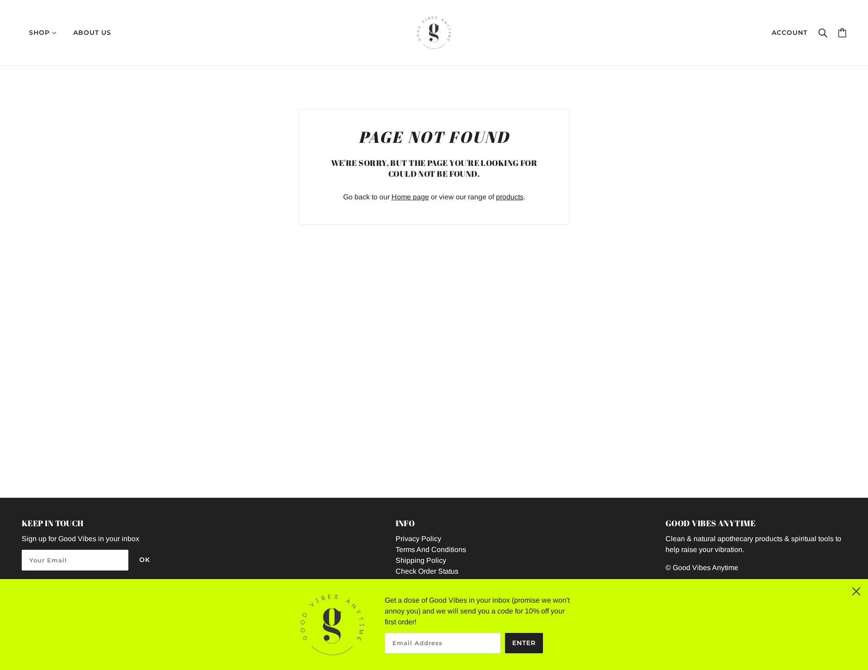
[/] (434, 32)
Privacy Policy (418, 539)
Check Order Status (427, 571)
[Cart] (842, 32)
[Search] (823, 32)
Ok (144, 560)
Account (789, 32)
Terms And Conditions (431, 549)
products (510, 197)
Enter (524, 643)
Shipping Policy (421, 560)
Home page (410, 197)
